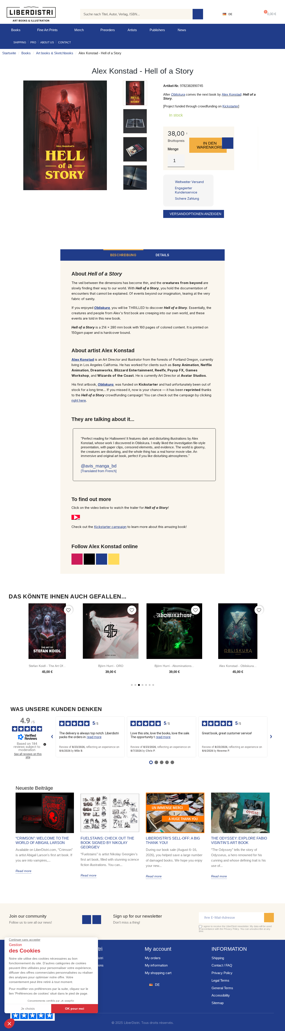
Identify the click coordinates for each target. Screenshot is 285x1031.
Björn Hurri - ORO (110, 666)
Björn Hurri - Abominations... (174, 666)
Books (15, 30)
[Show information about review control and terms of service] (45, 744)
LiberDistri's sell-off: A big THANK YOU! (173, 840)
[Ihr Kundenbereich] (246, 14)
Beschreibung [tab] (123, 255)
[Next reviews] (271, 737)
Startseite (9, 53)
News (182, 30)
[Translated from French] (98, 471)
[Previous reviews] (52, 737)
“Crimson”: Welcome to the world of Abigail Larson (42, 840)
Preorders (107, 30)
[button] (269, 14)
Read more (23, 871)
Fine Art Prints (47, 30)
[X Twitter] (89, 559)
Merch (79, 30)
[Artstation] (101, 559)
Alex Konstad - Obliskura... (237, 666)
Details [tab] (162, 255)
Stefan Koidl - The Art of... (47, 666)
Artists (132, 30)
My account (158, 949)
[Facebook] (86, 919)
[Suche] (198, 14)
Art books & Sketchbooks (54, 53)
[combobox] (133, 14)
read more (94, 737)
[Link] (113, 559)
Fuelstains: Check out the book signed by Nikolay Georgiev (107, 842)
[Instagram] (77, 559)
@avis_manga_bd (98, 465)
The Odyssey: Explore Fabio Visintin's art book (239, 840)
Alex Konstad (231, 94)
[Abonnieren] (269, 917)
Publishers (157, 30)
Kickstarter (230, 106)
